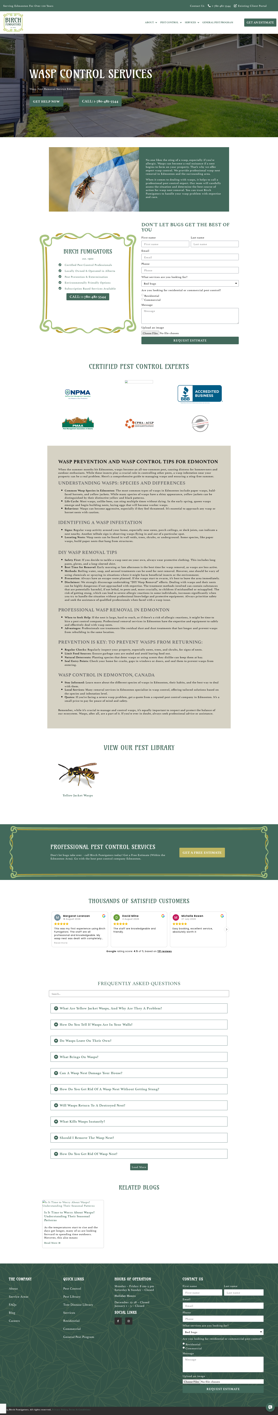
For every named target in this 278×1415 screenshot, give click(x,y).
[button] (226, 929)
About (13, 1288)
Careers (14, 1320)
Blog (12, 1312)
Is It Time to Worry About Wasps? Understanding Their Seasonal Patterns (69, 1216)
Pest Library (72, 1296)
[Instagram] (128, 1321)
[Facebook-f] (118, 1321)
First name (148, 237)
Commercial (152, 299)
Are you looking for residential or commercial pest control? (181, 290)
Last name (197, 237)
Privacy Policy (59, 1409)
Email (145, 250)
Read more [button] (179, 942)
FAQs (13, 1304)
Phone (145, 264)
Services (69, 1312)
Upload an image (152, 327)
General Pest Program (78, 1336)
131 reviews (165, 951)
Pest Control (72, 1288)
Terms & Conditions (80, 1409)
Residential (151, 295)
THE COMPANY (20, 1279)
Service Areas (18, 1296)
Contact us (197, 5)
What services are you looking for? (164, 277)
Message (147, 305)
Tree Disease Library (78, 1304)
